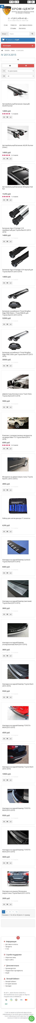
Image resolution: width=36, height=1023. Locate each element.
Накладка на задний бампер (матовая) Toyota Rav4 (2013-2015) (16, 602)
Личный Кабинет (10, 981)
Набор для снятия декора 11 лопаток (16, 518)
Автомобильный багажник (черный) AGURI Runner (16, 105)
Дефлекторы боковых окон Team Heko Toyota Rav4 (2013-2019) (17, 395)
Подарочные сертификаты (14, 970)
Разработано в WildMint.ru (12, 996)
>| (16, 912)
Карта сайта (9, 960)
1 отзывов (14, 114)
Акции (7, 973)
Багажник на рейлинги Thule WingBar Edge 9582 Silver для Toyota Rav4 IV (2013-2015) (17, 354)
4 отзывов (14, 445)
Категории (7, 46)
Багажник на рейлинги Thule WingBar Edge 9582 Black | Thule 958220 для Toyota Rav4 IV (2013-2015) (16, 313)
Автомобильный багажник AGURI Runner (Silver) (17, 146)
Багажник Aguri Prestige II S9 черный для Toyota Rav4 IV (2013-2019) (17, 271)
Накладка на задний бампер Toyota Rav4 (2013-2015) (17, 685)
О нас (7, 949)
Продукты (8, 946)
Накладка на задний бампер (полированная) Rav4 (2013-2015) (14, 643)
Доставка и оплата (11, 944)
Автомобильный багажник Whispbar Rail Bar (17, 188)
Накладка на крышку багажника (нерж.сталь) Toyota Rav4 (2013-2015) (16, 892)
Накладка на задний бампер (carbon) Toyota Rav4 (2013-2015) (16, 561)
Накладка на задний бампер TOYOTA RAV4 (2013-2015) (16, 726)
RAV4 (12, 50)
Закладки (8, 986)
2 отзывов (14, 155)
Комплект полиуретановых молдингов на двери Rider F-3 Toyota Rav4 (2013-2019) (17, 437)
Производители (10, 968)
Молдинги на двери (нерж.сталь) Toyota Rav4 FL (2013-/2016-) (17, 478)
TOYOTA (7, 50)
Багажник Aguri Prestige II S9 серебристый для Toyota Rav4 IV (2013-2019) (16, 230)
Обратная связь (10, 957)
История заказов (11, 984)
